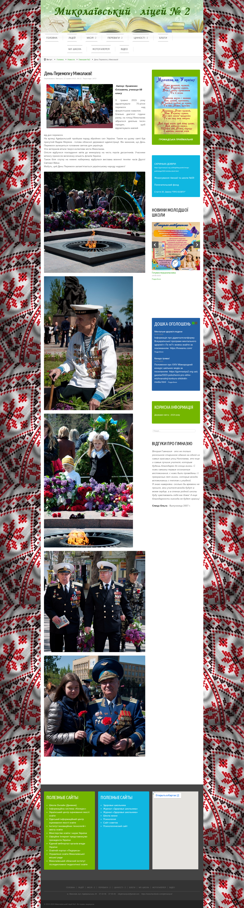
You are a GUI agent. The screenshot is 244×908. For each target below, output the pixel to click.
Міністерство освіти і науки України (68, 833)
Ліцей (72, 37)
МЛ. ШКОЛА (74, 49)
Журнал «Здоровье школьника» (120, 808)
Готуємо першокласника (164, 272)
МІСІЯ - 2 (91, 37)
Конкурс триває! (162, 358)
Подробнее (156, 279)
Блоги (163, 37)
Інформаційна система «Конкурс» (67, 808)
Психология (109, 819)
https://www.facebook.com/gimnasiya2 (156, 894)
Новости (71, 60)
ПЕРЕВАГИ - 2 (115, 37)
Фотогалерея (101, 49)
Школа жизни (110, 815)
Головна (51, 37)
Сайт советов (110, 822)
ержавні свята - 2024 (165, 415)
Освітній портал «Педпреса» (64, 850)
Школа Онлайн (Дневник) (63, 805)
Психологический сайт (115, 826)
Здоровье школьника (114, 805)
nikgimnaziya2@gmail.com (128, 894)
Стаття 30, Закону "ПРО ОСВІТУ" (169, 192)
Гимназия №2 (84, 60)
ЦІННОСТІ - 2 (141, 37)
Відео (124, 49)
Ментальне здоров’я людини (168, 331)
